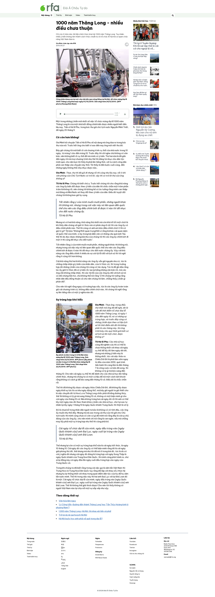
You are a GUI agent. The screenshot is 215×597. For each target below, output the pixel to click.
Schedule (98, 541)
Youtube (132, 541)
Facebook (133, 544)
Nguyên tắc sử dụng (136, 571)
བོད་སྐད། (63, 559)
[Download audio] (125, 114)
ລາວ (62, 553)
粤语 (62, 544)
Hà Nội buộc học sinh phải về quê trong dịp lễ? (81, 518)
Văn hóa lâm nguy (67, 501)
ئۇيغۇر (63, 563)
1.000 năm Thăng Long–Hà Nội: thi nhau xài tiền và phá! (85, 511)
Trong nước (31, 541)
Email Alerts (99, 555)
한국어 (63, 550)
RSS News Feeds (101, 558)
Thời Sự (59, 15)
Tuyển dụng (134, 580)
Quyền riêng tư (135, 574)
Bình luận (68, 15)
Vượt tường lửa (135, 577)
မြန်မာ (63, 547)
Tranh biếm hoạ (89, 15)
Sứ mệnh (132, 568)
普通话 (63, 541)
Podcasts (98, 547)
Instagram (133, 550)
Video (78, 15)
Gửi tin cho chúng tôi (137, 553)
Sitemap (132, 583)
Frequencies (99, 544)
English (63, 569)
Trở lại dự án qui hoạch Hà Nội (73, 515)
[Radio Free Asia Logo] (63, 7)
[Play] (61, 114)
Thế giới (29, 544)
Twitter (132, 547)
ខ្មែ (61, 556)
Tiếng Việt (64, 566)
